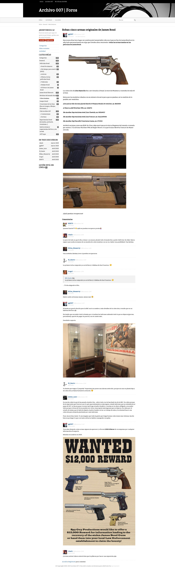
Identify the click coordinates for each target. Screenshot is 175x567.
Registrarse (49, 40)
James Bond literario (46, 92)
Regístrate (71, 561)
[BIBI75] (65, 224)
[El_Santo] (65, 261)
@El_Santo (68, 278)
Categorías (43, 45)
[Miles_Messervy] (65, 249)
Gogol (70, 271)
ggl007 (70, 34)
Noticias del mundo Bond (48, 95)
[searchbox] (127, 20)
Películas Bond (45, 63)
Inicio (41, 1)
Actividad (49, 20)
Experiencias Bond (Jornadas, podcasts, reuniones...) (46, 122)
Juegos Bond (44, 101)
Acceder (58, 20)
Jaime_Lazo (72, 397)
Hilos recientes (44, 48)
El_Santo (71, 260)
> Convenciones (45, 114)
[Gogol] (65, 272)
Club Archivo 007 (45, 111)
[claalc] (65, 236)
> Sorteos (43, 117)
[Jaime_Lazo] (65, 398)
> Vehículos (44, 82)
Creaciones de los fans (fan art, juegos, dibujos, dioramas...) (47, 106)
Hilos (40, 20)
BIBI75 (70, 223)
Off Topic (43, 134)
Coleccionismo (44, 98)
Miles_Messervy (74, 248)
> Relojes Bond (45, 85)
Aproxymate (115, 566)
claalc (70, 235)
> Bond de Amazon (46, 66)
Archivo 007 (49, 1)
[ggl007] (65, 35)
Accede (64, 561)
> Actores (43, 74)
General (42, 60)
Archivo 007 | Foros (58, 10)
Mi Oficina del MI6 (61, 1)
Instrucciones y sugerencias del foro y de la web (48, 129)
